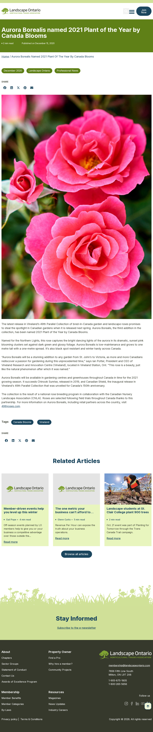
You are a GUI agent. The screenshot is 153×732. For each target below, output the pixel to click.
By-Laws (6, 709)
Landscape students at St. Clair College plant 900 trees (128, 510)
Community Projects (60, 669)
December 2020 (13, 70)
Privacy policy (9, 719)
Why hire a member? (60, 663)
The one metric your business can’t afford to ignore (73, 510)
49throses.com (10, 406)
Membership (10, 692)
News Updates (57, 704)
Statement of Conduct (13, 669)
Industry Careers (58, 709)
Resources (56, 692)
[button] (126, 11)
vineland (44, 422)
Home (5, 56)
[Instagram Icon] (126, 703)
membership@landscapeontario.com (129, 665)
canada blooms (22, 422)
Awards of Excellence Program (19, 681)
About (5, 652)
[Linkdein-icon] (137, 703)
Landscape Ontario (39, 70)
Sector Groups (9, 663)
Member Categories (12, 704)
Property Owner (60, 652)
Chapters (6, 657)
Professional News (67, 70)
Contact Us (7, 675)
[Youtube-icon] (142, 703)
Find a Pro (54, 657)
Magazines (55, 698)
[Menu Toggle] (132, 12)
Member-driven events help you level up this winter (24, 510)
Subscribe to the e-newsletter (76, 627)
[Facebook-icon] (131, 703)
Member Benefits (11, 698)
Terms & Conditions (31, 719)
